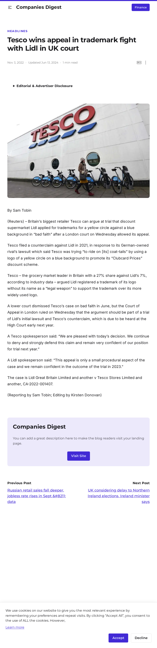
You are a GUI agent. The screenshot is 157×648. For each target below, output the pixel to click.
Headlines (17, 31)
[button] (10, 7)
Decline (141, 638)
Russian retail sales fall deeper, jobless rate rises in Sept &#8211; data (36, 496)
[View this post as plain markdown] (139, 62)
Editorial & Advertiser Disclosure (45, 86)
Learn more (15, 627)
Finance (141, 7)
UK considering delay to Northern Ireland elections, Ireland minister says (119, 496)
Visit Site (78, 456)
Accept (118, 638)
